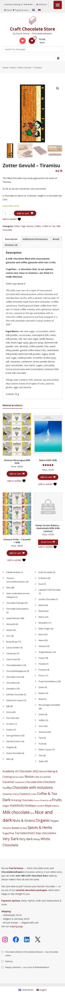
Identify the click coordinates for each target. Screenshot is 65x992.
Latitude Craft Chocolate (50, 589)
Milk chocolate (16, 812)
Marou (42, 617)
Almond (43, 771)
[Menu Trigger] (58, 5)
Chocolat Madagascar (16, 671)
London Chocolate (47, 599)
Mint (32, 813)
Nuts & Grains (24, 820)
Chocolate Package (15, 603)
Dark (6, 799)
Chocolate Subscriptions (17, 608)
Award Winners (13, 618)
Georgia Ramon (13, 735)
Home (5, 67)
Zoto (41, 755)
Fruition (9, 729)
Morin (41, 634)
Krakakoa (43, 578)
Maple (48, 805)
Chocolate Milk (33, 782)
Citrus (16, 793)
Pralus (41, 675)
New (8, 587)
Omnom (42, 646)
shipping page (16, 926)
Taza (41, 737)
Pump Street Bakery (48, 681)
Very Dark (10, 838)
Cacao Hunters (13, 647)
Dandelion (11, 688)
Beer (22, 777)
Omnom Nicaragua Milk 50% (17, 462)
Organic (43, 820)
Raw (25, 827)
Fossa (9, 712)
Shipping (6, 911)
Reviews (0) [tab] (11, 245)
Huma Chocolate (13, 753)
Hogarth (10, 747)
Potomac (43, 669)
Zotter (13, 67)
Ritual (41, 699)
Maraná (42, 611)
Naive (41, 640)
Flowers (37, 800)
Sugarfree (8, 833)
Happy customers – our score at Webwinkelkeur (27, 967)
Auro (8, 635)
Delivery (42, 4)
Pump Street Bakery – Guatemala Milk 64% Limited (48, 528)
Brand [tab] (56, 239)
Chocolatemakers (14, 665)
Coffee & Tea (48, 226)
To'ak (41, 743)
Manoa (42, 605)
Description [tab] (11, 239)
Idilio (8, 759)
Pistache (7, 827)
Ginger (6, 805)
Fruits (57, 799)
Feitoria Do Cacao (14, 700)
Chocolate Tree (13, 677)
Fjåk (8, 706)
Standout (43, 732)
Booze (30, 226)
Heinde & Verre (13, 741)
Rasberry (17, 828)
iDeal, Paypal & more (17, 10)
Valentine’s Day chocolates (38, 833)
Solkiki (41, 720)
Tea (17, 833)
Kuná (41, 584)
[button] (57, 88)
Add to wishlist (10, 219)
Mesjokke (43, 622)
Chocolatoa (11, 682)
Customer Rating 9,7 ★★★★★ (18, 4)
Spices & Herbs (40, 827)
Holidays (30, 805)
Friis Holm (10, 718)
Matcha (55, 805)
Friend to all (45, 800)
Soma (41, 726)
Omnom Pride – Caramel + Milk (17, 541)
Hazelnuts (17, 805)
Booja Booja (11, 641)
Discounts (10, 624)
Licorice (40, 805)
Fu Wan (9, 723)
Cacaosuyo (11, 653)
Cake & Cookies (42, 776)
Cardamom (19, 782)
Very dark (26, 839)
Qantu (41, 687)
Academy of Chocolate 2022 (21, 771)
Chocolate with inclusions (32, 787)
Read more (47, 541)
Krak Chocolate (45, 572)
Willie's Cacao (45, 749)
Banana (15, 777)
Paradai (42, 663)
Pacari (41, 658)
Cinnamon (8, 793)
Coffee (37, 226)
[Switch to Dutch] (33, 10)
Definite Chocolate (14, 694)
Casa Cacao (11, 659)
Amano (9, 630)
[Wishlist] (22, 40)
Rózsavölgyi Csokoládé (49, 705)
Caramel (8, 782)
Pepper (54, 820)
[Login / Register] (58, 58)
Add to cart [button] (15, 473)
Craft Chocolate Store (32, 29)
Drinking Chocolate (22, 800)
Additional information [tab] (35, 239)
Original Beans (45, 652)
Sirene (42, 714)
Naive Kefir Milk (48, 460)
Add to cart (23, 213)
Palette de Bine (13, 572)
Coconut (25, 794)
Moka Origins (45, 628)
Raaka (41, 693)
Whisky (36, 839)
